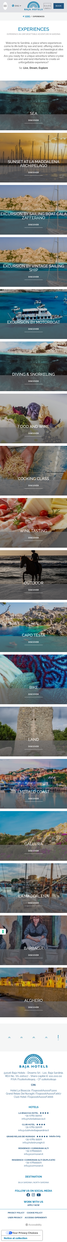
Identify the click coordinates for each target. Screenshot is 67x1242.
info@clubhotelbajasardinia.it (33, 1130)
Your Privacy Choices (25, 1232)
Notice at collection (15, 1238)
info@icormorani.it (33, 1154)
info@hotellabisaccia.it (33, 1119)
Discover (33, 120)
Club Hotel (28, 1124)
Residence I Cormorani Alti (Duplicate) (33, 1160)
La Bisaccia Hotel (28, 1113)
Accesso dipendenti (36, 1218)
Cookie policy (35, 1213)
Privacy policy (16, 1213)
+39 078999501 (34, 1151)
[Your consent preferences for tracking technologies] (3, 932)
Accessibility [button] (35, 1224)
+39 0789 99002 (33, 1116)
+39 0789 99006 (33, 1127)
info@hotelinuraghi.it (34, 1143)
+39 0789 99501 (33, 1139)
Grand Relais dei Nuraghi (21, 1136)
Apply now (33, 1205)
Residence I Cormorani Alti (33, 1148)
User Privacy (15, 1218)
